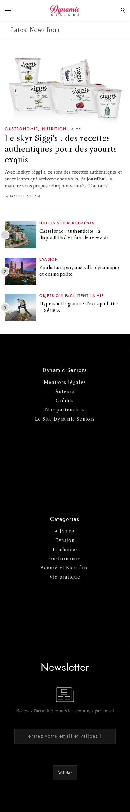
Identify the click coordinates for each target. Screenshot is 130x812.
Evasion (48, 259)
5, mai (76, 129)
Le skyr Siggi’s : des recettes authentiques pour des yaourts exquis (61, 149)
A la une (65, 531)
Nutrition (54, 129)
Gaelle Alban (25, 196)
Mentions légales (65, 382)
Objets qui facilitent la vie (71, 295)
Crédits (65, 400)
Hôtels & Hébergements (67, 223)
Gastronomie (21, 129)
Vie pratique (65, 577)
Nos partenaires (65, 410)
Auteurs (64, 391)
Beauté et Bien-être (64, 568)
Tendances (65, 549)
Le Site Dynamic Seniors (65, 419)
